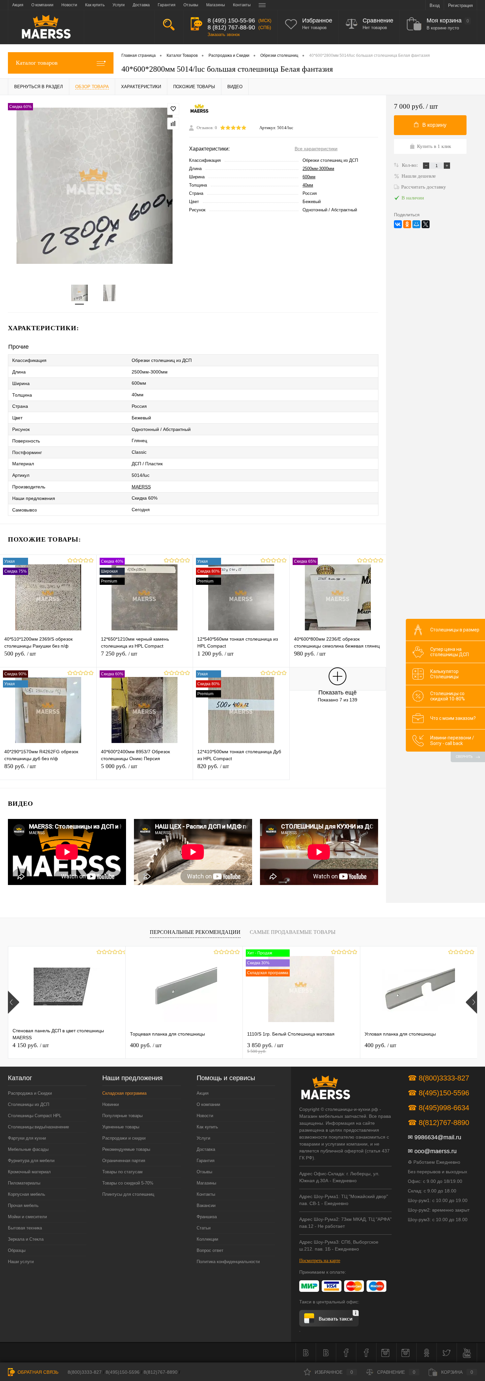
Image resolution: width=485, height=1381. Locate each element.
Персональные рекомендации (195, 932)
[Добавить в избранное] (173, 109)
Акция (203, 1093)
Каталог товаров (37, 62)
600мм (309, 176)
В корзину (434, 125)
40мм (308, 185)
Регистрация (460, 5)
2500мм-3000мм (318, 168)
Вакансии (206, 1205)
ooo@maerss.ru (435, 1151)
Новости (205, 1115)
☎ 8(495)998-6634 (438, 1107)
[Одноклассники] (407, 224)
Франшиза (207, 1216)
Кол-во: (410, 165)
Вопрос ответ (210, 1250)
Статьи (203, 1227)
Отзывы (204, 1171)
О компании (208, 1104)
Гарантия (205, 1160)
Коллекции (207, 1239)
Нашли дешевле (419, 176)
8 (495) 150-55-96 (231, 20)
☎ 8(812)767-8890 (438, 1122)
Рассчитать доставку (423, 187)
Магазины (206, 1183)
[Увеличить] (94, 186)
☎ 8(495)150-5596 (438, 1092)
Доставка (206, 1149)
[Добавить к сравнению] (173, 123)
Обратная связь (37, 1372)
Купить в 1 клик (434, 146)
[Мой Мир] (416, 224)
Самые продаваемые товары (293, 932)
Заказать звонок (224, 34)
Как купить (207, 1126)
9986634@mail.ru (437, 1137)
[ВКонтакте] (398, 224)
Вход (435, 5)
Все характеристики (316, 148)
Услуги (203, 1138)
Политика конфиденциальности (228, 1261)
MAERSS (141, 486)
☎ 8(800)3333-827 (438, 1078)
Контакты (206, 1194)
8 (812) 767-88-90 (231, 27)
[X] (426, 224)
